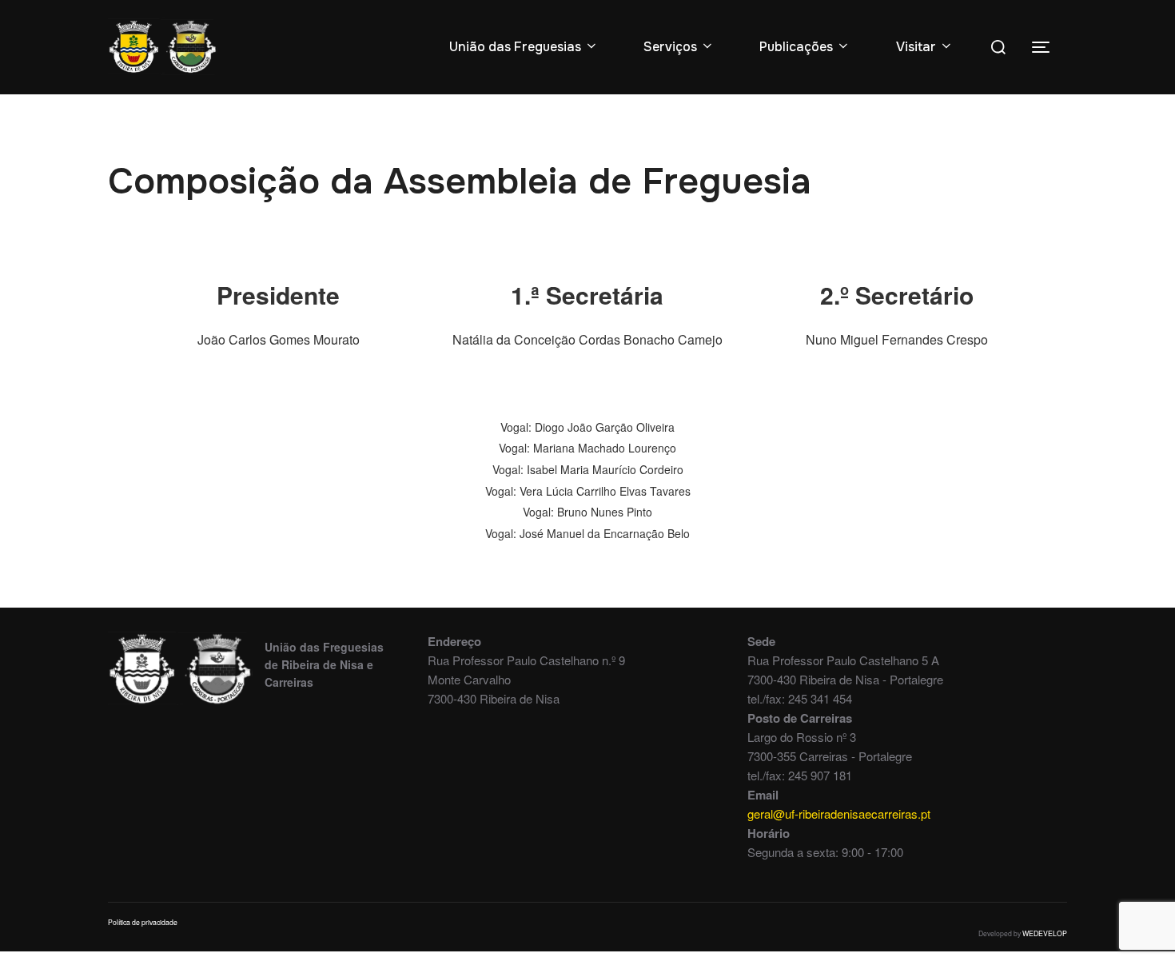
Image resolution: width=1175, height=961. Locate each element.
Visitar (916, 46)
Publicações (796, 46)
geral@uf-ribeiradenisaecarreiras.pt (838, 813)
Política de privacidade (142, 922)
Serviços (670, 46)
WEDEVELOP (1044, 933)
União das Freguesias (515, 46)
